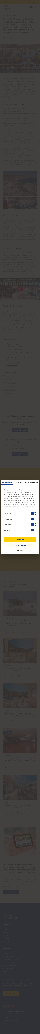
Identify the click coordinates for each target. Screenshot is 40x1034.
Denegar (20, 550)
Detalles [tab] (18, 482)
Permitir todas (20, 539)
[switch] (33, 519)
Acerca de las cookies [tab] (31, 482)
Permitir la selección (20, 545)
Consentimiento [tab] (7, 482)
